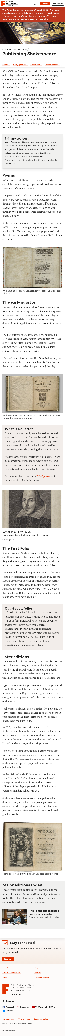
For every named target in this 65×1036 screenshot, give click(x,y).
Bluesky (9, 1011)
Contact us (16, 994)
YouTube (39, 1007)
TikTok (52, 1007)
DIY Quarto (43, 477)
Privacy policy (8, 1019)
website (44, 19)
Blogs (36, 968)
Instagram (25, 1007)
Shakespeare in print (16, 49)
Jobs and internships (11, 972)
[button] (32, 151)
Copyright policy (41, 1019)
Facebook (10, 1007)
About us (6, 968)
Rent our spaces (41, 977)
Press (4, 977)
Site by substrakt (9, 1031)
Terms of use (24, 1019)
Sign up (8, 959)
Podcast (37, 972)
